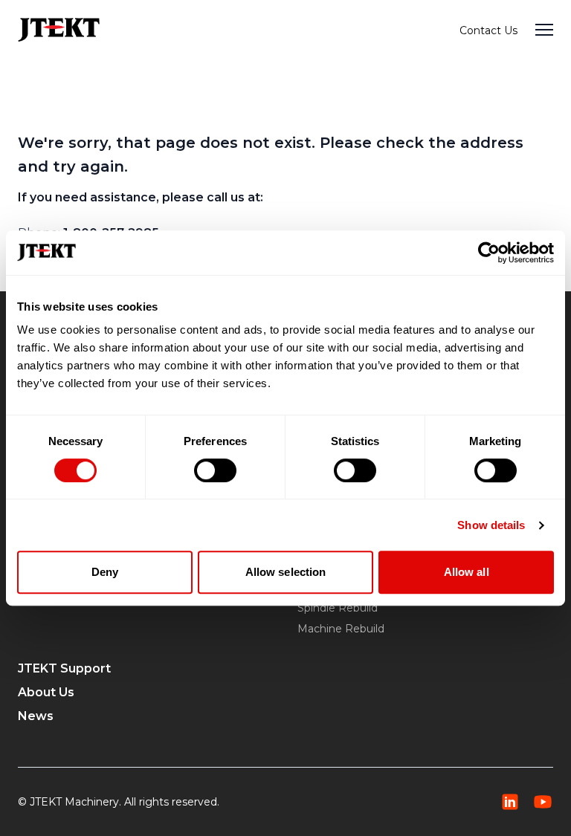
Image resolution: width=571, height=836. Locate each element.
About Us (46, 692)
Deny (104, 572)
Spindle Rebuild (337, 608)
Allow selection (285, 572)
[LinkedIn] (510, 801)
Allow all (466, 572)
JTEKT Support (64, 668)
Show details (491, 525)
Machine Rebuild (340, 628)
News (36, 716)
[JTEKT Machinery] (59, 29)
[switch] (215, 470)
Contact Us (488, 30)
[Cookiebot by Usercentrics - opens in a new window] (489, 253)
